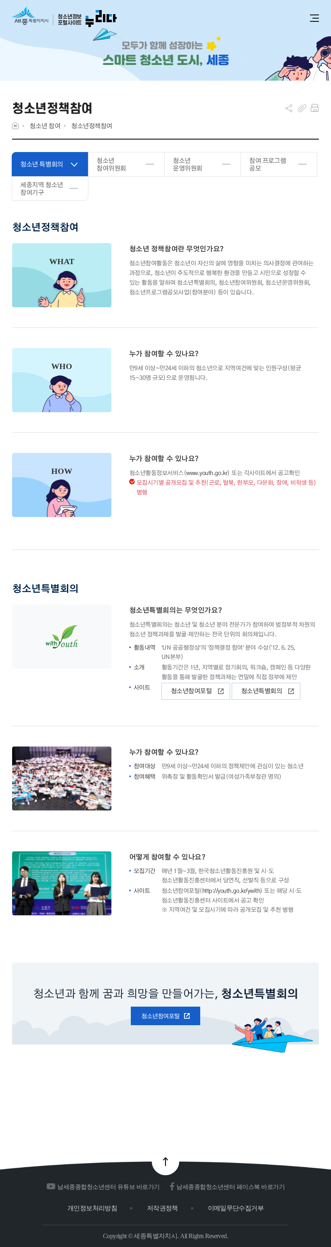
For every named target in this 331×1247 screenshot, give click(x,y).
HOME (15, 125)
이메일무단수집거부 (236, 1208)
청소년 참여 (44, 125)
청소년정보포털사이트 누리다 (64, 17)
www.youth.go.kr (206, 472)
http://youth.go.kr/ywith (231, 890)
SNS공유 (288, 108)
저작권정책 (162, 1208)
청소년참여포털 (191, 690)
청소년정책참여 (91, 125)
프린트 (314, 108)
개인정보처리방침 (92, 1208)
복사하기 (302, 108)
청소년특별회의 (261, 690)
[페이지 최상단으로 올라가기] (165, 1161)
